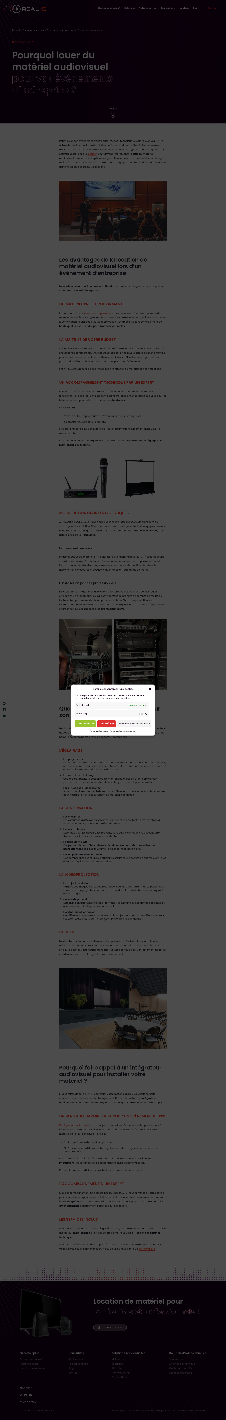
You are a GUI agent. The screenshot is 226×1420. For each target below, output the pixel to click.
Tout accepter (85, 723)
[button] (149, 689)
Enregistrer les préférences (134, 723)
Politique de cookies (99, 731)
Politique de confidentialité (122, 731)
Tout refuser (106, 723)
